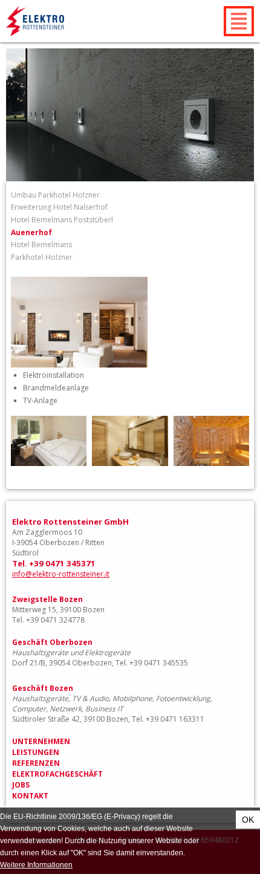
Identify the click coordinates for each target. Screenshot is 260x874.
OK (248, 819)
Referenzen (36, 763)
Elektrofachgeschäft (57, 774)
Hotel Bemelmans (41, 244)
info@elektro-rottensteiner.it (60, 574)
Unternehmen (41, 741)
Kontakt (30, 796)
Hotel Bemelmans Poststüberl (62, 220)
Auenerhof (31, 232)
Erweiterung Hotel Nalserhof (59, 207)
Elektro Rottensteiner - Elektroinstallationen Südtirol (64, 21)
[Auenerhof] (79, 365)
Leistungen (35, 752)
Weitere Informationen (36, 865)
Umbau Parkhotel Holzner (55, 195)
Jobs (21, 785)
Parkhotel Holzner (42, 257)
